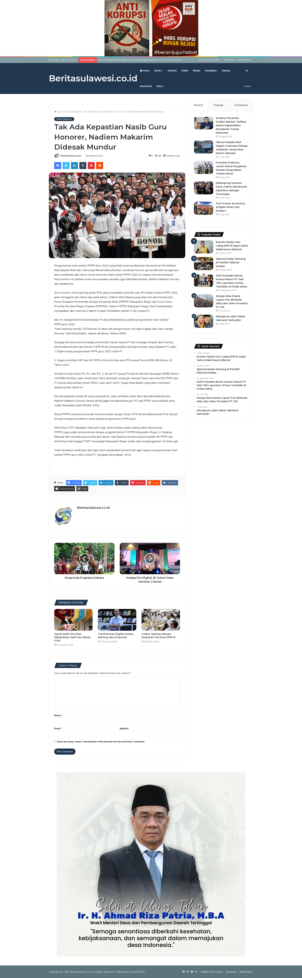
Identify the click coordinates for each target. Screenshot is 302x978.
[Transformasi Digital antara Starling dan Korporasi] (117, 620)
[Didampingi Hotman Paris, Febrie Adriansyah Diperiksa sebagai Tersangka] (203, 187)
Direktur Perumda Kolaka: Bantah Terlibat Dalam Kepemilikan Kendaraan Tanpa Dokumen (231, 125)
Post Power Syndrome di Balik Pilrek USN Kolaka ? (230, 207)
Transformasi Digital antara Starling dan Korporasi (115, 635)
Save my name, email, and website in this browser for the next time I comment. (101, 741)
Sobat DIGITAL (137, 971)
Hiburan (226, 70)
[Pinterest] (91, 165)
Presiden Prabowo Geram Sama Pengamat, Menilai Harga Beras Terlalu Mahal (140, 59)
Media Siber (245, 59)
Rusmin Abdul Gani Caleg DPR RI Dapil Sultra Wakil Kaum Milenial (232, 245)
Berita (157, 70)
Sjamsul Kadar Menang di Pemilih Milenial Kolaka (231, 262)
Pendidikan (211, 70)
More (159, 86)
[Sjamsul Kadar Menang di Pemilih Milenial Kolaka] (203, 263)
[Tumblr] (82, 165)
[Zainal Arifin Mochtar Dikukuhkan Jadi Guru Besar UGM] (73, 620)
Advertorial (146, 86)
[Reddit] (99, 165)
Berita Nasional (73, 111)
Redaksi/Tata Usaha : (209, 59)
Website (124, 728)
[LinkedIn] (74, 165)
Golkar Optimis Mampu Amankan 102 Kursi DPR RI (158, 635)
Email (58, 728)
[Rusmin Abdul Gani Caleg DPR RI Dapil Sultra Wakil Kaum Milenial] (203, 246)
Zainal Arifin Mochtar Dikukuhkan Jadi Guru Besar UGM (72, 637)
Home (146, 70)
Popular (218, 105)
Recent (198, 105)
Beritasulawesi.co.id (70, 155)
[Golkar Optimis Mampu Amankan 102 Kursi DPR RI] (161, 620)
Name (58, 715)
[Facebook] (57, 165)
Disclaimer (229, 59)
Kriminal (172, 70)
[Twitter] (66, 165)
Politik (184, 70)
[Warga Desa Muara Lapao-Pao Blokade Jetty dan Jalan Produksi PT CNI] (203, 300)
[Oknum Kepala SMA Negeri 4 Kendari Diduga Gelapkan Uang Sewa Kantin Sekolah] (203, 147)
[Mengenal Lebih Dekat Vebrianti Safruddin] (203, 321)
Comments (241, 105)
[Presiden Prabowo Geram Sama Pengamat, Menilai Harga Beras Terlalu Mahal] (203, 167)
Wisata (196, 70)
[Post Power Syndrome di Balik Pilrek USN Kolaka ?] (203, 208)
